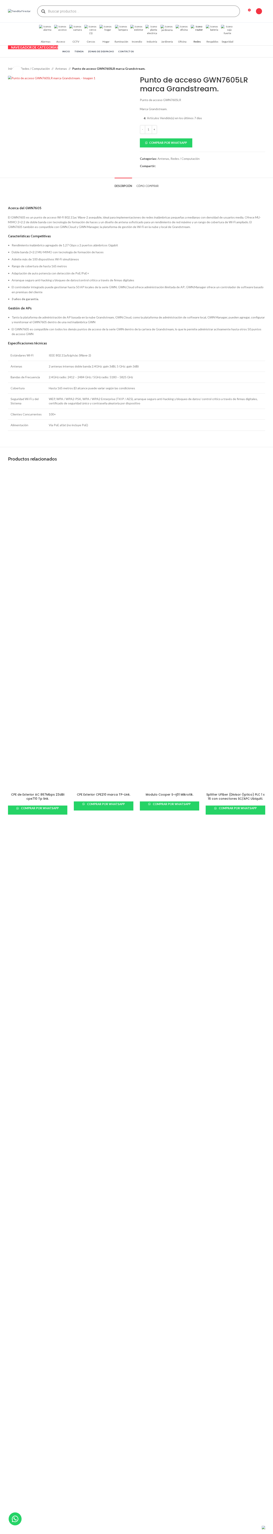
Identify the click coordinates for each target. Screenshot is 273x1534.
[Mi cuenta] (259, 11)
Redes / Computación (35, 68)
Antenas (61, 68)
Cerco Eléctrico (150, 1181)
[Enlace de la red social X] (163, 166)
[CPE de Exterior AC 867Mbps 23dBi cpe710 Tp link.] (38, 629)
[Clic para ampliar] (17, 71)
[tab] (123, 184)
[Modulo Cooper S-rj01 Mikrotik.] (169, 629)
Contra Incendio (151, 1196)
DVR (77, 1196)
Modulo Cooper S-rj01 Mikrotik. (169, 794)
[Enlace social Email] (168, 166)
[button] (202, 142)
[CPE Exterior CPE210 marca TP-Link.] (103, 629)
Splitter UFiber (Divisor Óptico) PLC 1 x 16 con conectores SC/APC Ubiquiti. (235, 796)
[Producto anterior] (252, 68)
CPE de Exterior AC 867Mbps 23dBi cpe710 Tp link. (37, 796)
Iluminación (213, 1196)
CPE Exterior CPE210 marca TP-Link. (103, 794)
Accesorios (81, 1173)
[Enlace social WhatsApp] (174, 166)
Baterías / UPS (149, 1173)
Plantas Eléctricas (218, 1203)
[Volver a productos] (257, 68)
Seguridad (146, 1203)
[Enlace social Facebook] (158, 166)
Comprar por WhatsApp (168, 142)
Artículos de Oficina (219, 1181)
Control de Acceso (152, 1188)
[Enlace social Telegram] (179, 166)
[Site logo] (19, 11)
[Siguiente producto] (262, 68)
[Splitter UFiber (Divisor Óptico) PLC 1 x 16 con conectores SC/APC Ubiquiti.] (235, 629)
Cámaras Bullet (84, 1188)
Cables (78, 1181)
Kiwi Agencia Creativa (46, 1527)
